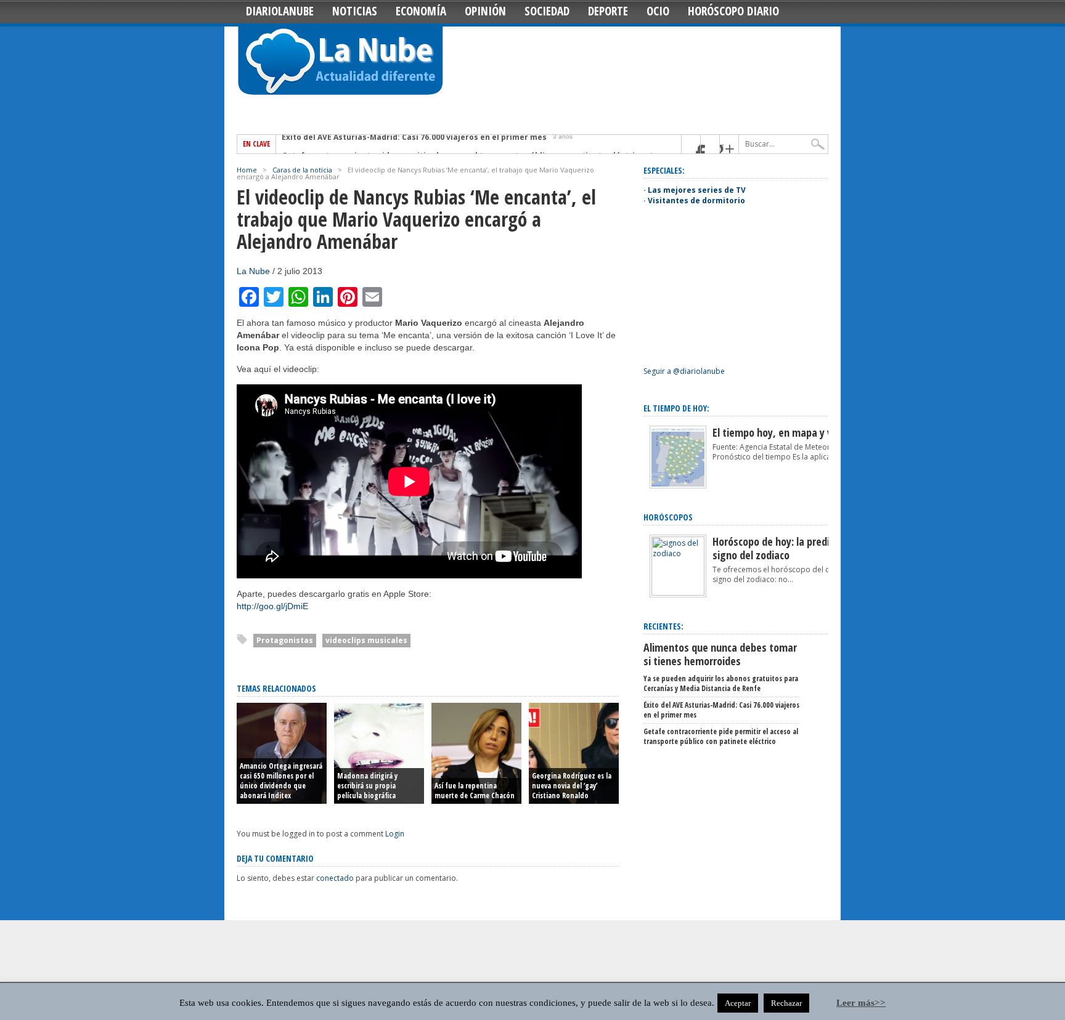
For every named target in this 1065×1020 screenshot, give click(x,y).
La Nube (253, 271)
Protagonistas (284, 640)
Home (247, 169)
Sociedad (546, 11)
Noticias (354, 11)
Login (394, 833)
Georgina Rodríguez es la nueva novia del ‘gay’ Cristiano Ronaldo (571, 786)
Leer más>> (861, 1003)
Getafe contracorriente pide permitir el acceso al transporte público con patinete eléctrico (463, 144)
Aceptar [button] (738, 1003)
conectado (335, 878)
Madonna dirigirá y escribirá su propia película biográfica (367, 786)
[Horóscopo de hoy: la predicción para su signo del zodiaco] (678, 593)
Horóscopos (668, 517)
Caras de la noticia (302, 169)
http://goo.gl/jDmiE (272, 606)
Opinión (485, 11)
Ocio (658, 11)
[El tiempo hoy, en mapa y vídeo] (678, 485)
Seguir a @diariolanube (684, 371)
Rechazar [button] (786, 1003)
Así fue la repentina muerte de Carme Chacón (475, 790)
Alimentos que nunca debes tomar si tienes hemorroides (720, 654)
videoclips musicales (366, 640)
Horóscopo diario (733, 11)
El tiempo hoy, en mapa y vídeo (781, 432)
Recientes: (663, 626)
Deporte (608, 11)
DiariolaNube (280, 11)
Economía (421, 11)
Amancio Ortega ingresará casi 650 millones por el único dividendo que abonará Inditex (281, 781)
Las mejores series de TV (697, 190)
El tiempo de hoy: (676, 408)
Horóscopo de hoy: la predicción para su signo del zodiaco (800, 548)
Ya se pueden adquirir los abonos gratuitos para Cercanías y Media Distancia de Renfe (720, 683)
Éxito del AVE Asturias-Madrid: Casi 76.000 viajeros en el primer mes (721, 710)
